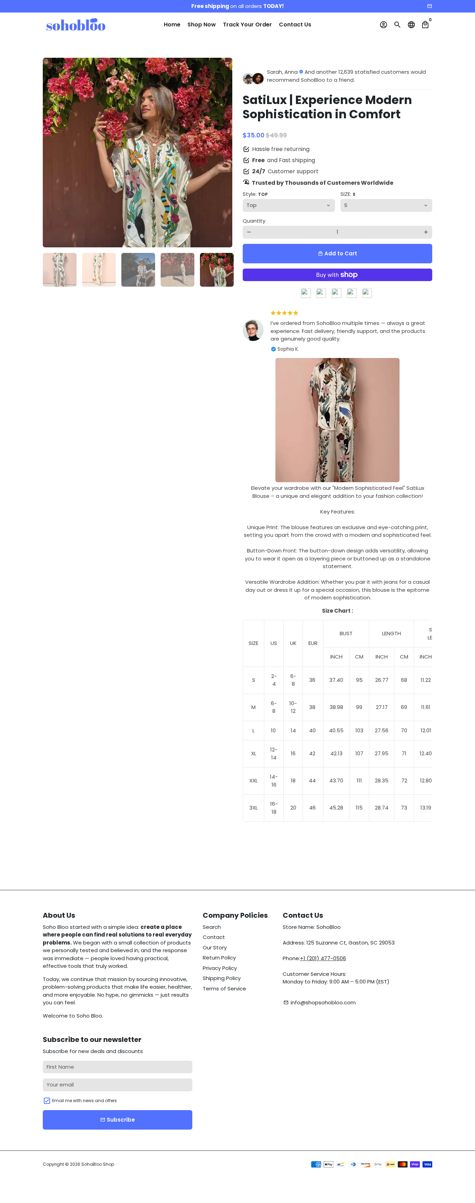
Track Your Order (247, 25)
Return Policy (219, 957)
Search (212, 927)
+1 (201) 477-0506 (323, 958)
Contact (214, 937)
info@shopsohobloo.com (319, 1002)
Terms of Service (224, 988)
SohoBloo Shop (97, 1164)
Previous (52, 152)
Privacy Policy (220, 968)
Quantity (254, 220)
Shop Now (201, 25)
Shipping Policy (222, 978)
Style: (255, 194)
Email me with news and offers (84, 1101)
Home (172, 25)
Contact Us (295, 25)
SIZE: (347, 194)
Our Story (215, 947)
